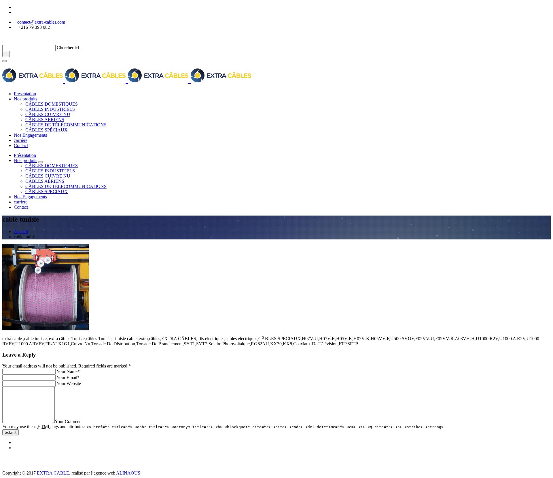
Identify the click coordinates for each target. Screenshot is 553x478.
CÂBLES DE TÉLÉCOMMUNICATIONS (66, 124)
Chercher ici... (69, 47)
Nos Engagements (30, 135)
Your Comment (69, 421)
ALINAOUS (128, 473)
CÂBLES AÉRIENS (44, 119)
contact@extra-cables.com (39, 22)
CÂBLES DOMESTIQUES (51, 104)
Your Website (68, 383)
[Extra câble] (126, 79)
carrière (20, 140)
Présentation (25, 93)
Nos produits (25, 98)
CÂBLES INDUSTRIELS (50, 109)
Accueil (21, 231)
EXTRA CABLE (53, 473)
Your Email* (67, 377)
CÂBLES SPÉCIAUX (46, 129)
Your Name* (68, 371)
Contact (21, 145)
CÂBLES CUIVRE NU (47, 114)
